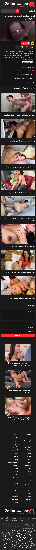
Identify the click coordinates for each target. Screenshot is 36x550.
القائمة (31, 11)
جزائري (29, 456)
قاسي (16, 480)
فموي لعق (17, 78)
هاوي (16, 502)
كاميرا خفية (28, 480)
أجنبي (16, 440)
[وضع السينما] (32, 43)
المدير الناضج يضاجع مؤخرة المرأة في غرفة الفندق (20, 272)
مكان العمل (15, 496)
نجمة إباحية (28, 499)
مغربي (29, 493)
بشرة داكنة (28, 450)
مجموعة (16, 490)
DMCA (34, 518)
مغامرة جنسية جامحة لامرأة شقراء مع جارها (22, 192)
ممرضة (29, 496)
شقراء (29, 471)
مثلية (30, 487)
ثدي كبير (16, 456)
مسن (29, 490)
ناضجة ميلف (15, 499)
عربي (29, 474)
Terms (28, 518)
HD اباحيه (15, 437)
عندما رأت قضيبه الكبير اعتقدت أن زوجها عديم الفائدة (19, 115)
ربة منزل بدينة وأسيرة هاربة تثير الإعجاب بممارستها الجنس (20, 219)
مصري (16, 493)
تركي (29, 453)
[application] (18, 31)
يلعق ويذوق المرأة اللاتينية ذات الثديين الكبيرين (21, 246)
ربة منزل (30, 78)
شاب (16, 468)
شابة (30, 468)
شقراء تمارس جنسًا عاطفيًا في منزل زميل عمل (19, 391)
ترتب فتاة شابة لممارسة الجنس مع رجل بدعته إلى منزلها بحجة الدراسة (18, 364)
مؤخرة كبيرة (28, 483)
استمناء (29, 444)
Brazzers (28, 434)
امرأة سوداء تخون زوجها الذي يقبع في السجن (22, 298)
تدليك (16, 453)
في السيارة (28, 477)
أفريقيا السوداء (27, 440)
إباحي (16, 444)
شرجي (16, 471)
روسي (24, 78)
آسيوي (29, 437)
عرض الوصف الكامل (28, 62)
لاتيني (16, 483)
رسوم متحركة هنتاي (13, 462)
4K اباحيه (15, 434)
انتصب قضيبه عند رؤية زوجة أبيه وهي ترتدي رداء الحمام (19, 167)
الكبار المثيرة (28, 447)
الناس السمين (14, 450)
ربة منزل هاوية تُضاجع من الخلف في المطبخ (22, 141)
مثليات (16, 487)
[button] (18, 31)
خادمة (16, 459)
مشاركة (25, 43)
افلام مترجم (15, 447)
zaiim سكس (29, 83)
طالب (16, 474)
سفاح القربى (28, 465)
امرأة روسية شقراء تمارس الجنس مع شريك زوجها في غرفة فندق (19, 418)
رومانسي (15, 465)
